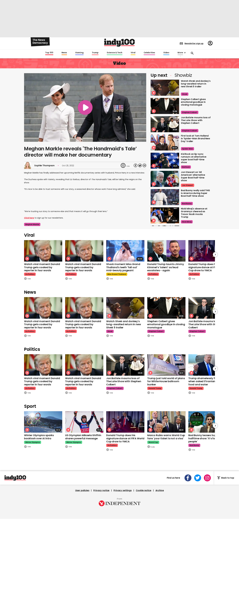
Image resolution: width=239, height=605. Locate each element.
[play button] (85, 107)
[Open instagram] (207, 477)
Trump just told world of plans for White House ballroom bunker (166, 381)
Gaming (79, 52)
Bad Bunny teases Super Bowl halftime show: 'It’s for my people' (206, 438)
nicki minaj (186, 222)
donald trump (155, 388)
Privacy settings (123, 490)
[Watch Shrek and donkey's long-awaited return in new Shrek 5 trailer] (165, 88)
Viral (133, 52)
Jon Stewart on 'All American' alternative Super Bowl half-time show (193, 176)
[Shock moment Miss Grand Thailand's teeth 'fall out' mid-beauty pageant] (125, 251)
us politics (29, 274)
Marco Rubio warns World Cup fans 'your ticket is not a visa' (166, 436)
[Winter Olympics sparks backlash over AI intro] (43, 422)
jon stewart (187, 185)
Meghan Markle (32, 224)
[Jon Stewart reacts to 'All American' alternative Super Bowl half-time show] (165, 179)
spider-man (187, 149)
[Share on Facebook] (135, 165)
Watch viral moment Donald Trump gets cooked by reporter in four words (42, 267)
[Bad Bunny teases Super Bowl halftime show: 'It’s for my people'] (207, 422)
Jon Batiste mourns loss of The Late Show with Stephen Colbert (196, 120)
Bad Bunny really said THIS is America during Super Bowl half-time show (195, 193)
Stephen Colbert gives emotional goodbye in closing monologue (193, 102)
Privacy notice (101, 490)
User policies (82, 490)
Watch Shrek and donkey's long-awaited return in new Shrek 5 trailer (196, 83)
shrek (184, 94)
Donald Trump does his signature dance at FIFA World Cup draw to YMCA (207, 267)
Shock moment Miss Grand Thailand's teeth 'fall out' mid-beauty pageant (123, 267)
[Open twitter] (197, 477)
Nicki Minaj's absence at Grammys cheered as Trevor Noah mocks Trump (194, 213)
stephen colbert (189, 112)
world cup (153, 442)
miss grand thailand (116, 274)
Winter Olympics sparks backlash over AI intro (39, 436)
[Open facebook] (188, 477)
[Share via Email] (144, 165)
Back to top (227, 478)
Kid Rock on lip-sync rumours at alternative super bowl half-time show (193, 158)
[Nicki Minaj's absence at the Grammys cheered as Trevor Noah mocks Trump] (165, 215)
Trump (95, 52)
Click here (29, 217)
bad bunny (187, 203)
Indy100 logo (119, 43)
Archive (159, 490)
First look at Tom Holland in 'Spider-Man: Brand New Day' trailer (195, 138)
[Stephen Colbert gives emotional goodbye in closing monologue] (165, 106)
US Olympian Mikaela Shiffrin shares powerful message (83, 436)
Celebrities (149, 52)
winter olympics (32, 442)
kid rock (186, 167)
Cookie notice (143, 490)
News (64, 52)
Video (166, 52)
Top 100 (49, 52)
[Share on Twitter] (140, 165)
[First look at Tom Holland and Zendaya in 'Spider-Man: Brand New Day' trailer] (165, 142)
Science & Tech (114, 52)
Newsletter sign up (194, 43)
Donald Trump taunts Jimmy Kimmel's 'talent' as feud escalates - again (165, 267)
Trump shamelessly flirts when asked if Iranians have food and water (206, 381)
